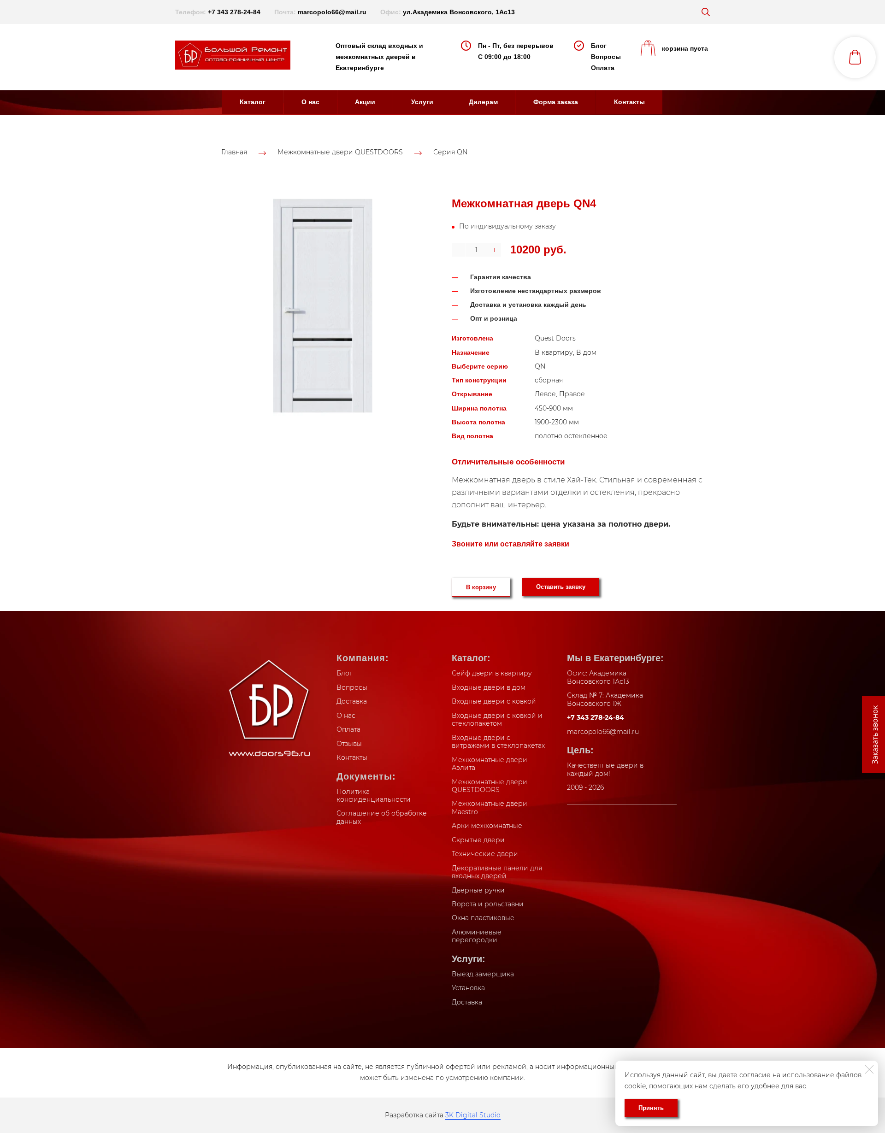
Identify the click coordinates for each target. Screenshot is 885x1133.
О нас (310, 102)
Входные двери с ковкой (494, 701)
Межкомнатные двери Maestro (489, 807)
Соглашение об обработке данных (381, 817)
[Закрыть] (869, 1069)
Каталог (253, 102)
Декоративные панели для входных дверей (497, 872)
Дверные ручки (478, 890)
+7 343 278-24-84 (234, 12)
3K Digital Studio (473, 1115)
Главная (234, 152)
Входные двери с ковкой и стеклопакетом (497, 719)
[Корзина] (855, 57)
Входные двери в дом (488, 687)
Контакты (629, 102)
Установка (468, 988)
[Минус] (459, 250)
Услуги (422, 102)
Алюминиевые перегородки (477, 936)
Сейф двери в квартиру (492, 673)
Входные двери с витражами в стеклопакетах (498, 742)
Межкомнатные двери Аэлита (489, 764)
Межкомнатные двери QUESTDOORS (340, 152)
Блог (599, 45)
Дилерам (483, 102)
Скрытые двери (478, 840)
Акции (365, 102)
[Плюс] (494, 250)
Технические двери (485, 854)
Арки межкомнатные (487, 826)
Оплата (602, 67)
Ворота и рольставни (488, 904)
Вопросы (606, 56)
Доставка (351, 701)
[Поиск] (706, 12)
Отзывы (349, 744)
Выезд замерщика (483, 974)
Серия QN (450, 152)
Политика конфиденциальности (373, 795)
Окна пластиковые (483, 918)
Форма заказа (555, 102)
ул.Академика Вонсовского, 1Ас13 (459, 12)
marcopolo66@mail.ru (332, 12)
